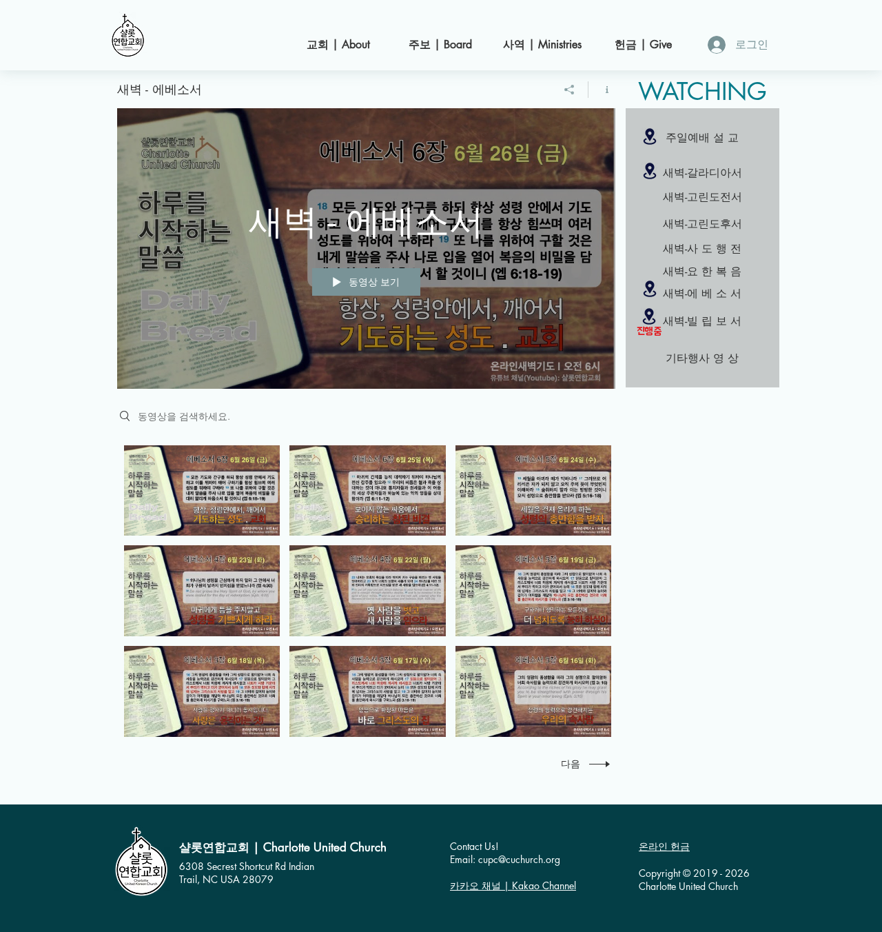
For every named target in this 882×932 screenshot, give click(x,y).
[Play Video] (202, 490)
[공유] (569, 89)
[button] (702, 197)
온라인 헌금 (664, 846)
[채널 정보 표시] (601, 89)
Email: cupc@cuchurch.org (505, 859)
